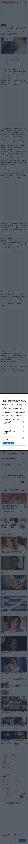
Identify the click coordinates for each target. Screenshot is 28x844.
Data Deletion (6, 448)
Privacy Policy (21, 448)
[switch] (23, 422)
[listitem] (14, 419)
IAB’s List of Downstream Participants (15, 415)
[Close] (25, 396)
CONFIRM (8, 443)
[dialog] (14, 422)
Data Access (14, 448)
